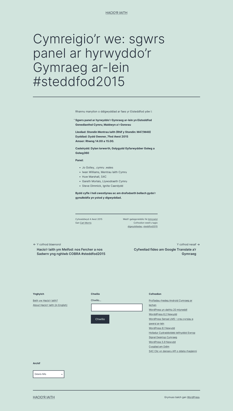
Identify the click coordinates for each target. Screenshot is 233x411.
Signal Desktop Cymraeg (163, 337)
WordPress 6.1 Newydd (162, 328)
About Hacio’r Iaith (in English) (50, 305)
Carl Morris (85, 222)
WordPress (193, 397)
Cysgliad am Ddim (159, 346)
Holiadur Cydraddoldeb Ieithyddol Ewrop (172, 332)
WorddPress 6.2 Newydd (163, 314)
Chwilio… (96, 300)
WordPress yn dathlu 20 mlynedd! (168, 309)
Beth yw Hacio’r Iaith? (45, 300)
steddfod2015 (150, 226)
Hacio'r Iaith (116, 13)
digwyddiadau (135, 226)
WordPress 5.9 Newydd (162, 342)
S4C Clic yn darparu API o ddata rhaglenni (173, 351)
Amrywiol (153, 219)
